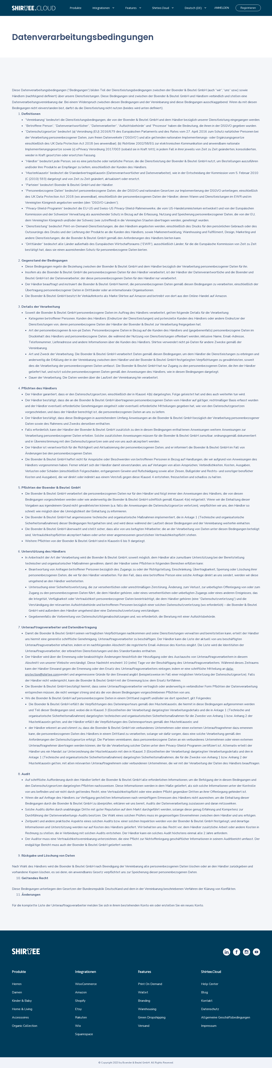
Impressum (208, 1026)
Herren (17, 984)
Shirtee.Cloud (160, 8)
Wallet (143, 992)
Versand (143, 1026)
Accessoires (20, 1017)
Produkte (75, 8)
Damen (17, 992)
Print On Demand (150, 984)
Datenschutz (210, 1009)
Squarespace (84, 1034)
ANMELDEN (221, 8)
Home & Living (22, 1009)
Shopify (80, 1001)
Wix (78, 1026)
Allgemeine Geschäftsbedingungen (225, 1017)
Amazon (81, 992)
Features (131, 8)
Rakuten (81, 1017)
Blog (204, 992)
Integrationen (101, 8)
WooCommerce (86, 984)
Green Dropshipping (151, 1017)
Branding (144, 1001)
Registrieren (248, 8)
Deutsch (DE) (193, 8)
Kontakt (206, 1001)
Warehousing (147, 1009)
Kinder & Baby (22, 1001)
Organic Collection (24, 1026)
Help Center (209, 984)
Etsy (78, 1009)
